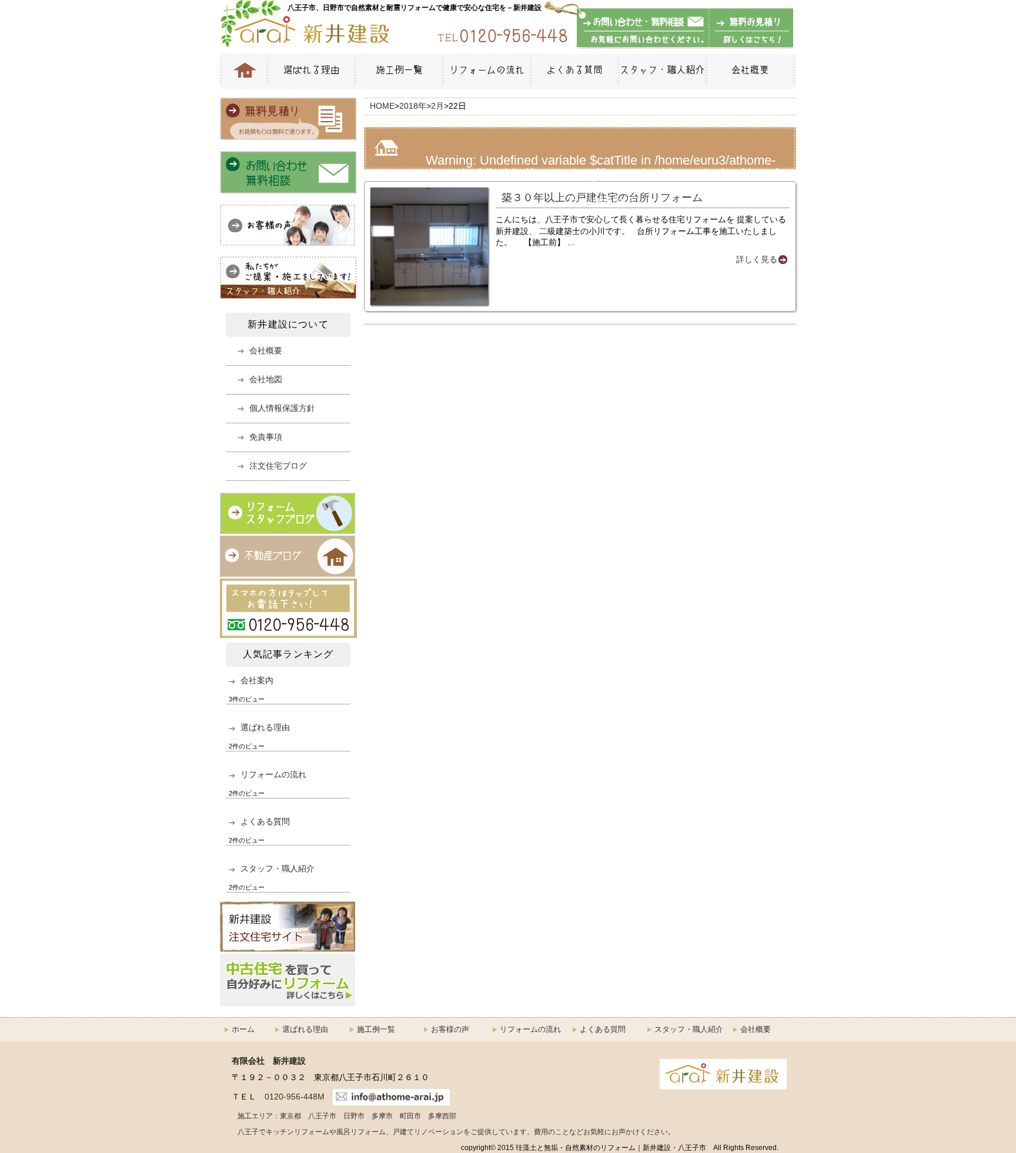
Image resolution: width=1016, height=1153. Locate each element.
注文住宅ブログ (278, 465)
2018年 (412, 106)
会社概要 (750, 71)
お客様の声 (450, 1029)
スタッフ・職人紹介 (661, 71)
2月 (437, 106)
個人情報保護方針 (282, 408)
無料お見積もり (749, 29)
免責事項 (265, 437)
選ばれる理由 (310, 71)
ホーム (243, 1029)
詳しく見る (756, 259)
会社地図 (265, 379)
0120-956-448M (295, 1096)
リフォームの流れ (486, 71)
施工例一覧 (398, 71)
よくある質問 (573, 71)
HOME (243, 71)
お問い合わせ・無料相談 (643, 29)
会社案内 (256, 680)
